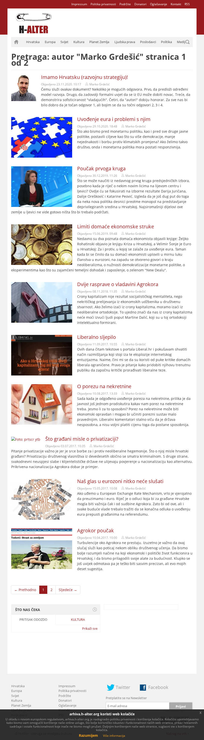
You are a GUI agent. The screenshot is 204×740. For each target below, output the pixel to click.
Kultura (78, 42)
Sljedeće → (68, 589)
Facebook (158, 687)
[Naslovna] (16, 42)
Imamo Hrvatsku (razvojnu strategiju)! (84, 77)
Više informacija (114, 736)
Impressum (79, 4)
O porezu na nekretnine (104, 386)
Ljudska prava (124, 42)
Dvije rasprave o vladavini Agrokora (117, 284)
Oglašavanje (158, 4)
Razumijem (88, 735)
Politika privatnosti (103, 4)
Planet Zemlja (99, 42)
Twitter (123, 687)
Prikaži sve (90, 628)
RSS (187, 4)
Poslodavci (148, 42)
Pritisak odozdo (33, 619)
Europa (50, 42)
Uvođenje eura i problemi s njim (114, 119)
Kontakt (176, 4)
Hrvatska (33, 42)
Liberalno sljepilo (96, 337)
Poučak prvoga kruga (101, 168)
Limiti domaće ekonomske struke (115, 226)
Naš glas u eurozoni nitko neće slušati (120, 481)
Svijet (64, 42)
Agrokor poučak (95, 530)
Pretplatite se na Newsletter (126, 698)
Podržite (125, 4)
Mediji (181, 42)
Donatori (140, 4)
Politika (166, 42)
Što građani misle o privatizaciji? (81, 438)
